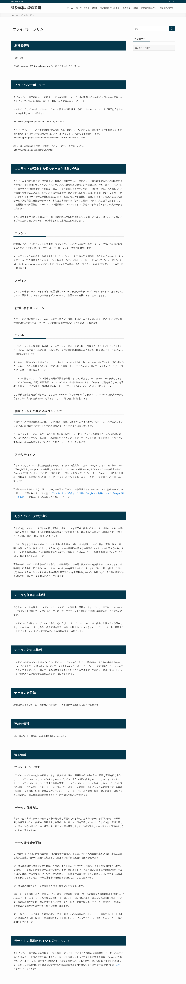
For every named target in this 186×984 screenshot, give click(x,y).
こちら (119, 965)
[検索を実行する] (172, 28)
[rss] (169, 1)
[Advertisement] (154, 72)
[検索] (173, 1)
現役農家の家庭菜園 (26, 8)
